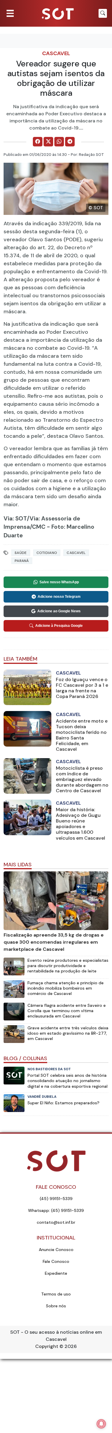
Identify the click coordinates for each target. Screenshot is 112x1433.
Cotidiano (46, 552)
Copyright (46, 1346)
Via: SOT (15, 518)
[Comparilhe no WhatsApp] (59, 141)
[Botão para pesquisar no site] (103, 13)
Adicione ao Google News (59, 611)
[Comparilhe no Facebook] (37, 141)
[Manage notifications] (101, 1424)
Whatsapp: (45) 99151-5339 (56, 1210)
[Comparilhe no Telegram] (70, 141)
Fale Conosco (56, 1261)
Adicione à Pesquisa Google (59, 626)
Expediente (56, 1273)
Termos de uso (56, 1294)
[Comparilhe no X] (48, 141)
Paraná (22, 560)
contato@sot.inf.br (56, 1222)
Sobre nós (56, 1306)
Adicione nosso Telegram (59, 597)
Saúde (21, 552)
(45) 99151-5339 (56, 1198)
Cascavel (56, 53)
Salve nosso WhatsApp (59, 582)
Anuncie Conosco (56, 1249)
